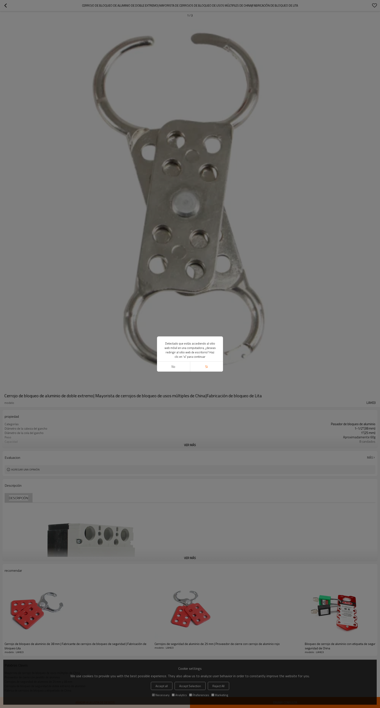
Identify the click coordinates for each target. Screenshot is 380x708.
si (206, 366)
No (173, 366)
